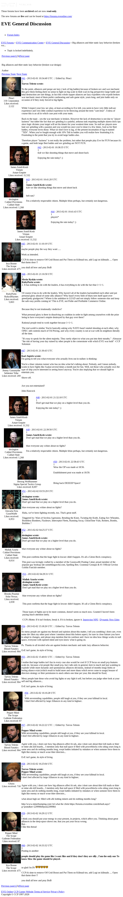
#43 (28, 179)
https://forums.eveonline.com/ (58, 16)
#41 (23, 78)
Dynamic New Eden (109, 619)
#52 (24, 530)
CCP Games (19, 891)
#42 (39, 147)
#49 (28, 429)
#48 (38, 397)
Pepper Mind (13, 712)
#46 (23, 274)
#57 (23, 725)
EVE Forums (7, 42)
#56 (26, 693)
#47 (23, 350)
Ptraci (11, 98)
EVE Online (7, 891)
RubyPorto (11, 294)
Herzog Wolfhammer (27, 481)
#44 (52, 211)
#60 (23, 845)
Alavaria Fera (11, 511)
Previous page (8, 56)
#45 (23, 243)
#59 (23, 813)
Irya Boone (11, 263)
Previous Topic (9, 74)
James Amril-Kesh (19, 167)
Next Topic (21, 74)
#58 (23, 763)
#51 (24, 491)
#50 (55, 461)
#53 (24, 574)
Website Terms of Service (38, 891)
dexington (13, 199)
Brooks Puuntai (11, 594)
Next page (25, 56)
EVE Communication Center (30, 42)
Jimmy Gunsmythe (11, 370)
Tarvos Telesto (11, 646)
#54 (23, 626)
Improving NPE (90, 619)
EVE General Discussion (58, 42)
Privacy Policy (57, 891)
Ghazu (11, 783)
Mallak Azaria (11, 549)
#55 (23, 657)
